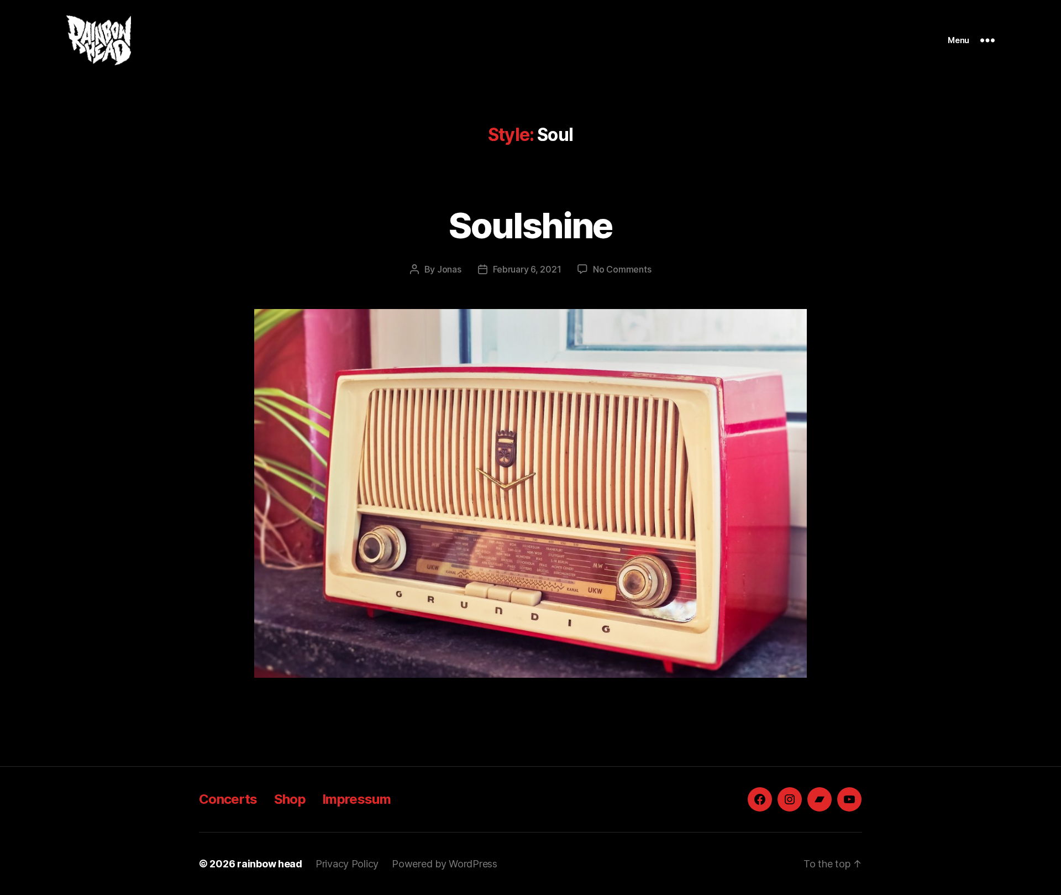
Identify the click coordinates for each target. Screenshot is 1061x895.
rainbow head (269, 864)
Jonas (449, 269)
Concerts (228, 799)
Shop (290, 799)
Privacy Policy (347, 864)
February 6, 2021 (527, 269)
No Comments (622, 269)
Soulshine (530, 225)
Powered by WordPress (444, 864)
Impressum (356, 799)
